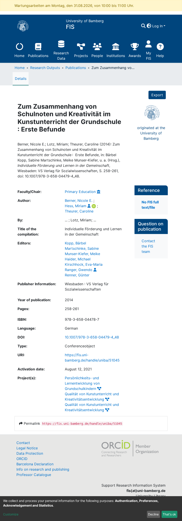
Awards (135, 55)
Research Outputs (45, 67)
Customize (10, 514)
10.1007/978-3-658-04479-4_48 (92, 337)
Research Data (61, 56)
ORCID (22, 458)
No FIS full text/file (150, 205)
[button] (149, 26)
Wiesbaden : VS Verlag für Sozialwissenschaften (87, 286)
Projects (81, 55)
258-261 (72, 309)
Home (19, 55)
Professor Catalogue (33, 474)
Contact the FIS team (148, 246)
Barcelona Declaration (34, 464)
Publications (38, 55)
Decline (153, 514)
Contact (23, 442)
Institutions (116, 55)
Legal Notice (27, 448)
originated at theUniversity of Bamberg (151, 133)
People (97, 55)
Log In (157, 26)
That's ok (169, 514)
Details (20, 78)
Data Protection (29, 453)
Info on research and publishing (42, 469)
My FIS (148, 56)
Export (157, 95)
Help (160, 55)
